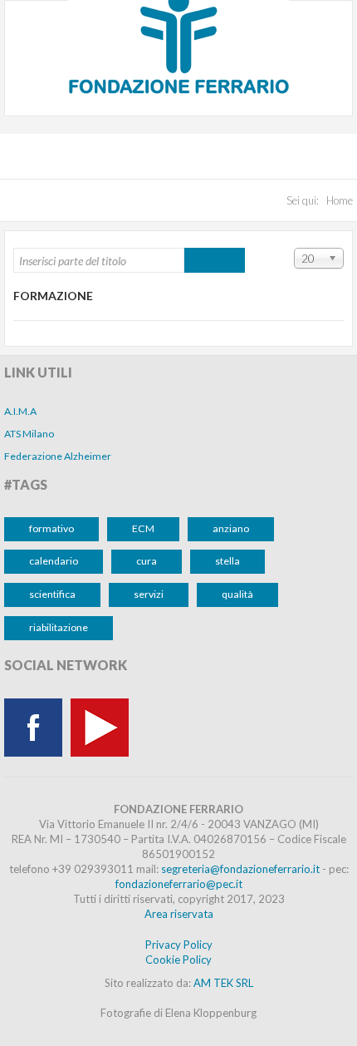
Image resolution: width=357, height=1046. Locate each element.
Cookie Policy (178, 959)
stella (227, 561)
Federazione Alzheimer (57, 456)
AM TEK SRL (223, 982)
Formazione (53, 296)
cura (146, 561)
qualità (237, 594)
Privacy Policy (179, 944)
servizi (149, 594)
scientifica (52, 594)
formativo (51, 528)
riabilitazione (58, 627)
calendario (53, 561)
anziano (231, 528)
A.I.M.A (20, 411)
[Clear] (229, 260)
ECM (143, 528)
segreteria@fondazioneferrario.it (240, 869)
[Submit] (199, 260)
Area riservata (178, 913)
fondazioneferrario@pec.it (178, 884)
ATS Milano (29, 433)
